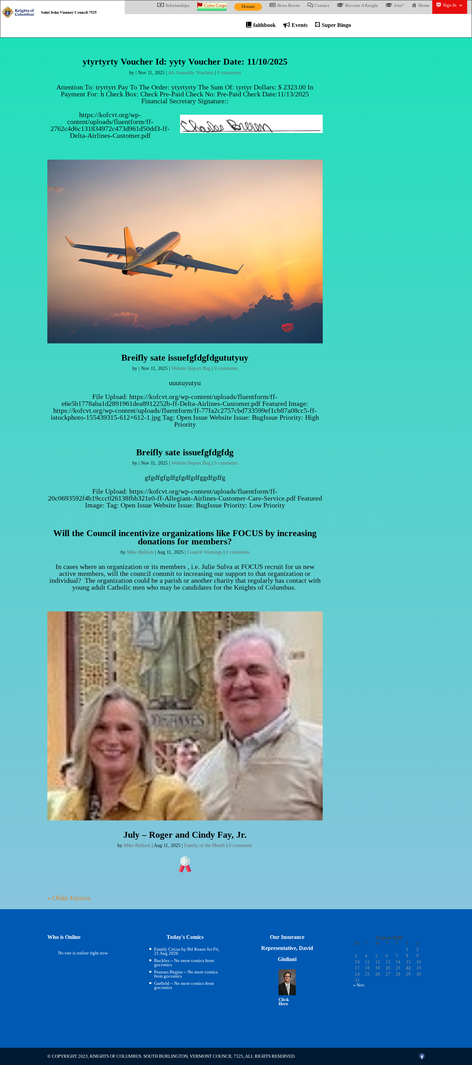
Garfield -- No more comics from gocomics (184, 985)
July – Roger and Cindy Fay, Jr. (185, 835)
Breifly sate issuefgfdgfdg (185, 452)
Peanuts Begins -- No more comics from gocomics (186, 974)
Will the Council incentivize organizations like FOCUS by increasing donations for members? (185, 537)
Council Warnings (204, 552)
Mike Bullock (140, 552)
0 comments (229, 72)
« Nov (359, 985)
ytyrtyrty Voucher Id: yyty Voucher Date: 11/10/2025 (185, 62)
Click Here (284, 1001)
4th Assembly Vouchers (191, 72)
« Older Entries (68, 898)
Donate (248, 6)
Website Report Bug (190, 368)
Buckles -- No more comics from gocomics (184, 962)
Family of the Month (204, 845)
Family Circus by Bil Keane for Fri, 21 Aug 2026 (186, 951)
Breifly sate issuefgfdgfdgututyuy (184, 358)
